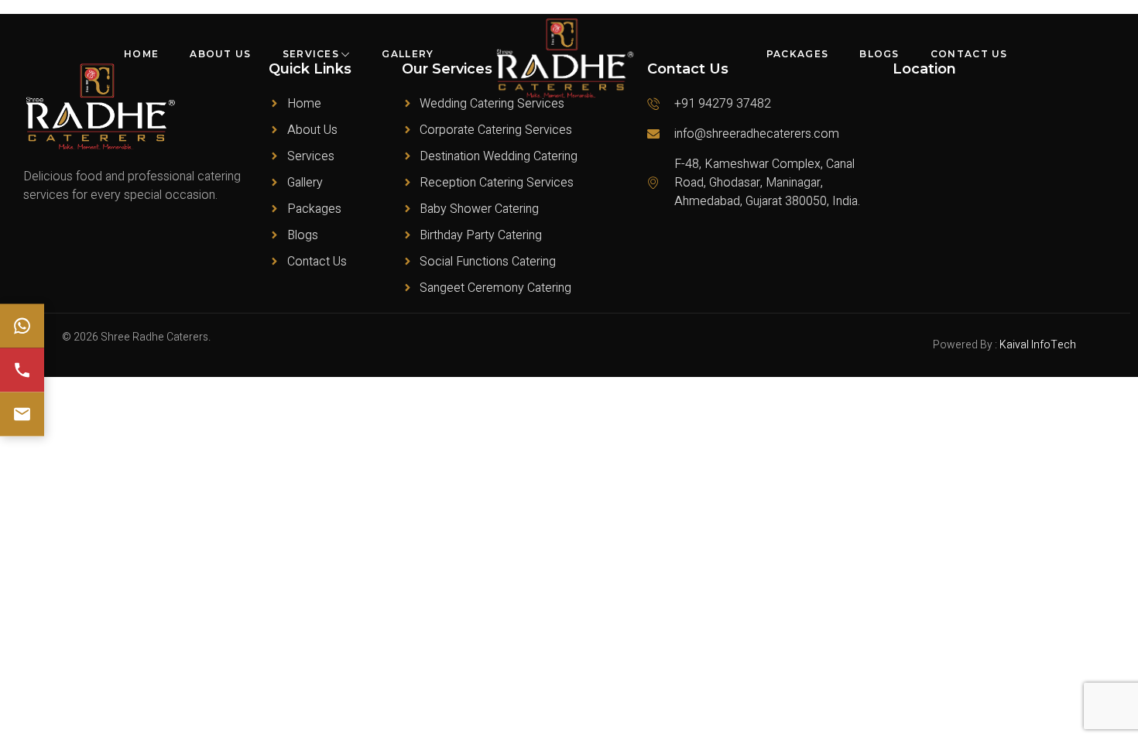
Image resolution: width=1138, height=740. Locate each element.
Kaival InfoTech (1037, 345)
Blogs (879, 54)
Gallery (408, 54)
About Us (220, 54)
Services (311, 54)
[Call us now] (22, 370)
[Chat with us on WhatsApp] (22, 326)
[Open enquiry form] (22, 414)
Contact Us (969, 54)
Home (141, 54)
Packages (797, 54)
